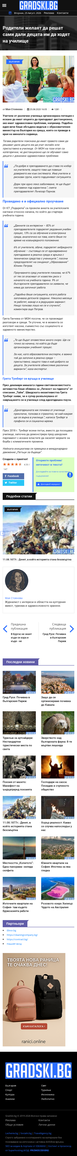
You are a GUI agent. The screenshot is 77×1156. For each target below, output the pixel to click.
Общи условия (14, 1124)
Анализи (10, 1098)
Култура (9, 1094)
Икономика (47, 1094)
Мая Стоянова (14, 109)
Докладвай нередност (50, 484)
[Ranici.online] (34, 999)
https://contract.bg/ (17, 939)
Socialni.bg (26, 1133)
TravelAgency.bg (42, 1133)
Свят (43, 1085)
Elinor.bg (11, 930)
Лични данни (46, 1124)
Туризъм (46, 1090)
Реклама (49, 13)
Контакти (62, 13)
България (10, 1085)
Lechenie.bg (11, 1133)
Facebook (13, 476)
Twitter (12, 482)
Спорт (8, 1090)
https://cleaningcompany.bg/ (22, 934)
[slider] (12, 464)
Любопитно (47, 1098)
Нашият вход (14, 943)
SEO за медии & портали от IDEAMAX (25, 1146)
